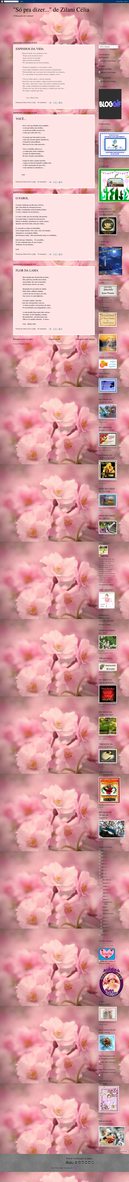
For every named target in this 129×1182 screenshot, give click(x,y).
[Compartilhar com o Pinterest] (61, 103)
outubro (105, 886)
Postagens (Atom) (24, 344)
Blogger (75, 1168)
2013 (102, 874)
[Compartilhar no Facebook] (60, 103)
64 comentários (42, 182)
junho (105, 899)
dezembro (106, 880)
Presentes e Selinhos (105, 624)
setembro (106, 889)
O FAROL (22, 198)
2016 (102, 864)
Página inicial (54, 339)
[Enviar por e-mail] (54, 103)
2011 (102, 935)
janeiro (105, 931)
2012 (102, 877)
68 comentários (42, 329)
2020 (102, 851)
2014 (102, 870)
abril (104, 921)
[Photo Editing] (107, 61)
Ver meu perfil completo (106, 585)
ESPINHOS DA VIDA (30, 49)
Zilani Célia (104, 556)
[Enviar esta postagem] (49, 102)
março (105, 924)
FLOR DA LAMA (27, 270)
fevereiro (106, 927)
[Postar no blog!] (56, 103)
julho (104, 896)
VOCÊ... (21, 119)
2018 (102, 857)
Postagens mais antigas (85, 339)
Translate (113, 49)
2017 (102, 860)
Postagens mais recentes (23, 339)
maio (104, 918)
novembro (106, 883)
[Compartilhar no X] (58, 103)
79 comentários (42, 254)
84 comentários (42, 102)
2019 (102, 854)
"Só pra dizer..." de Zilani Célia (51, 9)
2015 (102, 867)
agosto (105, 893)
